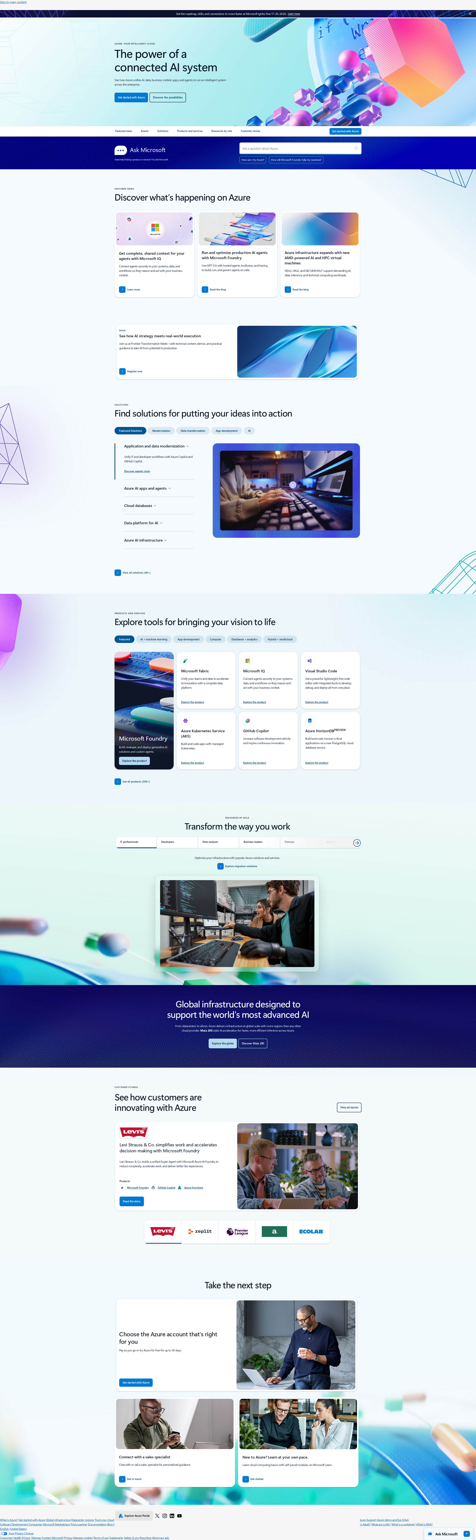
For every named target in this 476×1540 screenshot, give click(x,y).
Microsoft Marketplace (56, 1524)
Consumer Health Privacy (15, 1538)
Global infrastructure (58, 1520)
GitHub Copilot (166, 1187)
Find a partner (78, 1524)
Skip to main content (13, 2)
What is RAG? (424, 1524)
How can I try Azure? (253, 159)
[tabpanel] (237, 502)
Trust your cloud (104, 1520)
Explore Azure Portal (137, 1515)
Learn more (294, 13)
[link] (123, 132)
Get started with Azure (32, 1520)
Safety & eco (131, 1538)
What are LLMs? (381, 1524)
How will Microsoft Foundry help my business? (296, 159)
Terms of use (100, 1538)
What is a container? (403, 1524)
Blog (110, 1524)
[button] (162, 1232)
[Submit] (356, 148)
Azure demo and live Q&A (393, 1520)
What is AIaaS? (362, 1524)
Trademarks (116, 1538)
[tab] (130, 430)
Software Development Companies (21, 1524)
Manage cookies (83, 1538)
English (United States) (13, 1529)
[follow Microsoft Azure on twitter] (157, 1515)
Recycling (145, 1538)
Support (371, 1520)
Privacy (68, 1538)
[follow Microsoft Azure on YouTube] (179, 1515)
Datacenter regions (82, 1520)
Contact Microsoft (52, 1538)
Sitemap (36, 1538)
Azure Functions (193, 1187)
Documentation (97, 1524)
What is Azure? (9, 1520)
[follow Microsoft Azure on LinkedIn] (172, 1515)
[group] (237, 1166)
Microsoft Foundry (138, 1187)
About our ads (160, 1538)
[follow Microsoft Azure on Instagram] (165, 1515)
